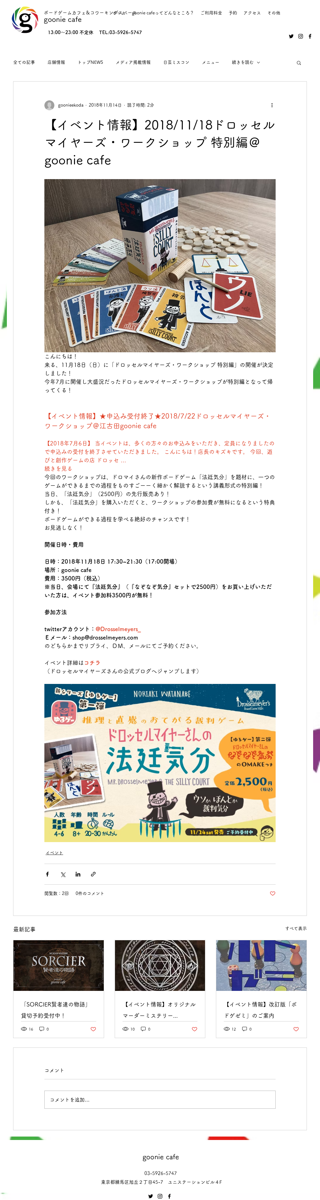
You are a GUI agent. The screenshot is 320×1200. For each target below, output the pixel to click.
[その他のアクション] (272, 105)
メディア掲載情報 (133, 62)
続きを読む (243, 62)
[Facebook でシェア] (47, 874)
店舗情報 (56, 62)
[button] (299, 62)
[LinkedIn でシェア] (78, 874)
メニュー (210, 62)
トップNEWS (90, 62)
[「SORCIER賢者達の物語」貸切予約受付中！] (58, 965)
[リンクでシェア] (93, 874)
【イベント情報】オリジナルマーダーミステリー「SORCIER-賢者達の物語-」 (159, 1011)
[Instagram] (301, 36)
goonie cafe (63, 19)
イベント (54, 853)
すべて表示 (296, 928)
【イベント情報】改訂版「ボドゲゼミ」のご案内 (260, 1010)
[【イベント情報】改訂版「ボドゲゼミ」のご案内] (261, 965)
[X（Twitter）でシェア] (63, 874)
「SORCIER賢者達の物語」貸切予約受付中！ (56, 1010)
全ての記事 (24, 62)
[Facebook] (310, 36)
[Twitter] (291, 36)
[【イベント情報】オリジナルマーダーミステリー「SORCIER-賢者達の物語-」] (160, 965)
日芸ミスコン (176, 62)
